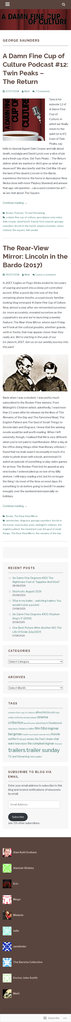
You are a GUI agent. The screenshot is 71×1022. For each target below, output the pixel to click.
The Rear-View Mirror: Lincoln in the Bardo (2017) (35, 256)
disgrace (25, 520)
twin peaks (32, 230)
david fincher (29, 723)
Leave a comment (46, 274)
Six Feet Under (44, 739)
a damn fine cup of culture (21, 217)
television (21, 743)
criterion (15, 722)
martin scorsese (30, 734)
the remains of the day (48, 533)
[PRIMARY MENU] (8, 4)
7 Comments (43, 91)
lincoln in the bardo (25, 225)
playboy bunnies (46, 225)
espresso (13, 728)
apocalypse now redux (49, 217)
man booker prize (24, 524)
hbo (44, 728)
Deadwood (55, 722)
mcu (48, 734)
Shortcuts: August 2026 (27, 591)
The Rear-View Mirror (26, 516)
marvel (42, 734)
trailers (17, 750)
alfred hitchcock (45, 712)
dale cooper (9, 221)
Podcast (18, 212)
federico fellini (26, 728)
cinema (42, 717)
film (37, 728)
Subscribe (18, 816)
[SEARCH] (63, 4)
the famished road (31, 529)
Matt (27, 91)
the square (18, 230)
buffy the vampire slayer (25, 717)
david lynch (23, 221)
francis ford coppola (42, 221)
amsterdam (12, 520)
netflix (12, 739)
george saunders (41, 520)
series (30, 739)
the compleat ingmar (40, 743)
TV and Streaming (35, 212)
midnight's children (46, 524)
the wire (58, 744)
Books (9, 212)
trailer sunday (43, 750)
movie (55, 734)
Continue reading (15, 203)
